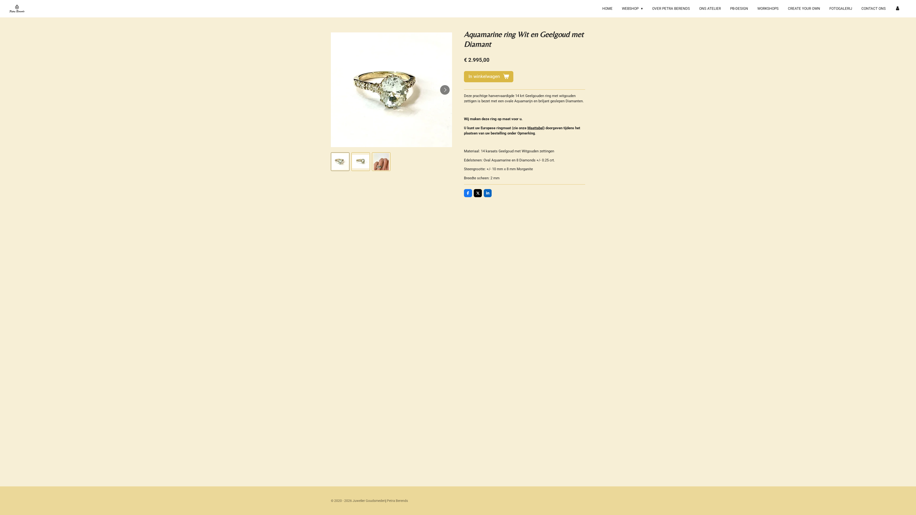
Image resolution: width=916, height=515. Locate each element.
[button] (340, 161)
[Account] (897, 9)
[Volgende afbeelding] (445, 90)
